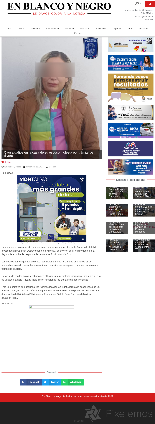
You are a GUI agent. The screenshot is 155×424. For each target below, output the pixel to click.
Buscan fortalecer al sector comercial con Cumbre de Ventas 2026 (142, 190)
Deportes (117, 28)
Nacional (69, 28)
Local (8, 28)
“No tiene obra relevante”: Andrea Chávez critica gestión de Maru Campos (117, 190)
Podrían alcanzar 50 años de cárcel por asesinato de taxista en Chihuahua (116, 225)
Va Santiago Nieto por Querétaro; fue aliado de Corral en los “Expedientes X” (142, 242)
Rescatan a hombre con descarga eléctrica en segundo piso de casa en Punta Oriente (116, 206)
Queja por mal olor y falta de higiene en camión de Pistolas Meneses (142, 225)
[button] (150, 4)
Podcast (78, 33)
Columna (35, 28)
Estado (21, 28)
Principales (101, 28)
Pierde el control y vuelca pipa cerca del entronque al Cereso (143, 209)
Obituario (143, 28)
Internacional (52, 28)
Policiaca (84, 28)
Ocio (130, 28)
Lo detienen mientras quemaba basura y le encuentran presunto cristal (117, 243)
